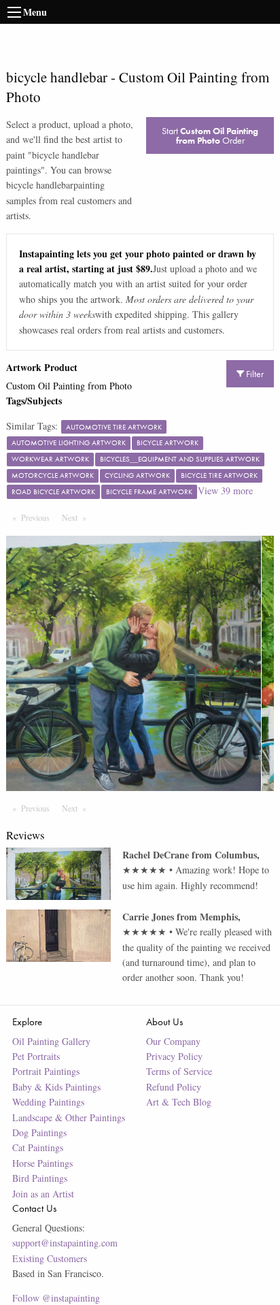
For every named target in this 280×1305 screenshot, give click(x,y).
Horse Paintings (42, 1163)
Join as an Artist (43, 1193)
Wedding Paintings (48, 1101)
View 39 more (225, 490)
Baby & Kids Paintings (56, 1086)
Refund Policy (173, 1086)
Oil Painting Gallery (51, 1041)
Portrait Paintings (46, 1071)
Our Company (173, 1041)
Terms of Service (179, 1071)
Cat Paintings (37, 1147)
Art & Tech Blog (178, 1101)
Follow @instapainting (56, 1297)
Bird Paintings (39, 1178)
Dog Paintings (39, 1132)
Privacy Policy (174, 1056)
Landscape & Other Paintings (68, 1117)
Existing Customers (49, 1258)
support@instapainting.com (65, 1242)
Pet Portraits (36, 1056)
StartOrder (210, 135)
